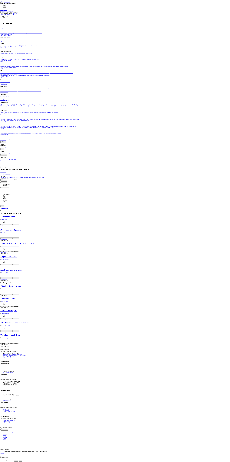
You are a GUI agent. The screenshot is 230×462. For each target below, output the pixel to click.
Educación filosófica (4, 105)
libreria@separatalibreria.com (8, 372)
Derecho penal (80, 89)
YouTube (4, 436)
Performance (5, 34)
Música (35, 33)
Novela (32, 133)
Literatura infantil (18, 133)
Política (4, 96)
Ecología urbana (23, 59)
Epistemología (12, 119)
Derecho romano (23, 91)
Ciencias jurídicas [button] (3, 84)
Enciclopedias (9, 138)
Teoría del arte (10, 34)
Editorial (15, 0)
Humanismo (11, 120)
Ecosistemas (28, 59)
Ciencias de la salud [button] (4, 107)
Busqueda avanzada (7, 161)
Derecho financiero (40, 89)
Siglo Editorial (3, 140)
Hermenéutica (76, 119)
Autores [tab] (4, 185)
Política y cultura (49, 73)
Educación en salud (77, 104)
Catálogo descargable (7, 357)
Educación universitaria (38, 105)
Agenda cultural (3, 154)
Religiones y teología (13, 74)
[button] (3, 9)
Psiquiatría (10, 113)
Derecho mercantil (61, 89)
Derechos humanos (10, 73)
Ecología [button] (2, 54)
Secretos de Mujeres (8, 310)
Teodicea (25, 120)
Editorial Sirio (3, 172)
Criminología (2, 88)
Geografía (9, 60)
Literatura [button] (2, 128)
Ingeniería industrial (12, 46)
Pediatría (6, 113)
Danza (17, 33)
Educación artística (35, 104)
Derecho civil (52, 88)
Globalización (29, 73)
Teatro (38, 33)
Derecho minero (68, 89)
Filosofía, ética (66, 126)
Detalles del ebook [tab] (6, 184)
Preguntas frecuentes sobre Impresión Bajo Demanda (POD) (14, 355)
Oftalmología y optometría (53, 112)
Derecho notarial (75, 89)
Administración (19, 53)
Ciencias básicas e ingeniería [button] (5, 35)
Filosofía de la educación (60, 105)
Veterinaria (16, 113)
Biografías (2, 83)
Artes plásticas (8, 33)
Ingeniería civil (23, 45)
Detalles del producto (4, 187)
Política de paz (37, 73)
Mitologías (35, 75)
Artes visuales (32, 126)
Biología (6, 39)
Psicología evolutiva (36, 106)
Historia (1, 67)
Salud (41, 106)
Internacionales (8, 147)
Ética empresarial (7, 82)
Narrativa (29, 133)
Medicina (24, 127)
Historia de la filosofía (4, 120)
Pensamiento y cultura (38, 127)
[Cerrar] (0, 456)
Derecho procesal (3, 91)
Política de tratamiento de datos (9, 422)
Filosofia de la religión (16, 75)
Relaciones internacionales (58, 73)
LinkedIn (4, 438)
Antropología (24, 53)
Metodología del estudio (81, 105)
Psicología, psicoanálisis (49, 127)
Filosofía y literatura (70, 119)
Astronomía (2, 39)
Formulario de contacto (7, 358)
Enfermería (13, 112)
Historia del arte (31, 33)
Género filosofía (29, 66)
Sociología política (66, 73)
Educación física (11, 105)
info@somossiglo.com (7, 400)
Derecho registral (16, 91)
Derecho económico (33, 89)
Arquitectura (2, 33)
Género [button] (1, 61)
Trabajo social (13, 53)
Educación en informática (68, 104)
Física (9, 39)
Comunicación (28, 0)
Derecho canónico (46, 88)
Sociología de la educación (48, 106)
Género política (47, 66)
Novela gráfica (51, 133)
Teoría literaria (45, 133)
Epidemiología (18, 112)
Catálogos (12, 33)
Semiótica (22, 120)
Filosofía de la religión (40, 119)
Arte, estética (21, 126)
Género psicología (53, 66)
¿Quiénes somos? (6, 409)
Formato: (2, 178)
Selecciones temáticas (18, 159)
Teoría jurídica (12, 99)
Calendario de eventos (4, 159)
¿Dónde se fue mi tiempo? (11, 286)
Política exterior (43, 73)
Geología (12, 39)
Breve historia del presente (11, 230)
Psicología (7, 74)
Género (1, 127)
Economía (2, 60)
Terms (16, 432)
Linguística (5, 67)
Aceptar (6, 457)
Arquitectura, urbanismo (14, 126)
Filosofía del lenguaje (56, 119)
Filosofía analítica (26, 119)
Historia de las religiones (25, 75)
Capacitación (9, 104)
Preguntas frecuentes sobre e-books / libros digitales (12, 354)
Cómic (1, 34)
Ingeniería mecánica (19, 46)
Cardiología (6, 112)
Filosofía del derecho (4, 97)
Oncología (2, 113)
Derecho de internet (4, 89)
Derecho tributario (29, 91)
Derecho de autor (74, 88)
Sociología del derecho (4, 99)
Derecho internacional (48, 89)
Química (11, 47)
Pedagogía (2, 106)
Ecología (47, 126)
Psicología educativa (29, 106)
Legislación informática (12, 97)
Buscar (16, 12)
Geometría (16, 39)
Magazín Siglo (11, 159)
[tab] (115, 187)
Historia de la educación (69, 105)
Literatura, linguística (18, 127)
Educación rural (31, 105)
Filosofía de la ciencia (73, 126)
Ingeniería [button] (2, 41)
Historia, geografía (6, 127)
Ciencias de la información (5, 53)
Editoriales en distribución (3, 142)
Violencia (71, 73)
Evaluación (53, 105)
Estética (22, 33)
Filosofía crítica (33, 119)
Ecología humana (10, 59)
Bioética (2, 82)
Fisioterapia (28, 112)
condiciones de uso (10, 428)
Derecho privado (86, 89)
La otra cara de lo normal (11, 270)
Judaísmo (31, 75)
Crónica (7, 133)
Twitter (4, 435)
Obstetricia (42, 112)
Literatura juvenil (24, 133)
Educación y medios (47, 105)
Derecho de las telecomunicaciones (14, 89)
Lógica (14, 120)
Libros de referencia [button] (4, 134)
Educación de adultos (52, 104)
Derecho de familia (81, 88)
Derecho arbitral (40, 88)
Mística (38, 75)
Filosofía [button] (2, 114)
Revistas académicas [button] (4, 121)
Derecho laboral (55, 89)
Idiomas (75, 105)
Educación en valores (85, 104)
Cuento (10, 133)
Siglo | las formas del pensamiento (7, 0)
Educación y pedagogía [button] (4, 100)
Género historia (35, 66)
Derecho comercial (59, 88)
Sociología (66, 66)
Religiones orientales (8, 75)
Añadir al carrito (3, 180)
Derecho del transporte (9, 88)
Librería (23, 0)
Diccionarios (14, 138)
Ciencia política (3, 73)
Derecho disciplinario (25, 89)
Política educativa (10, 106)
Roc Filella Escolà (6, 174)
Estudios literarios (57, 133)
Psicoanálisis (2, 74)
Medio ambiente (3, 59)
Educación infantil (17, 105)
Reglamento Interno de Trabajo (9, 411)
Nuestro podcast (1, 161)
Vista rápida (10, 224)
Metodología (10, 67)
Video (40, 33)
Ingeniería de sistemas (30, 45)
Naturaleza (37, 59)
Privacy (11, 432)
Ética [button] (1, 77)
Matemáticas (7, 47)
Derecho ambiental (33, 88)
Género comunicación (8, 66)
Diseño (20, 33)
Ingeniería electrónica (38, 45)
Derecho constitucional (67, 88)
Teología (41, 75)
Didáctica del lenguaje (20, 104)
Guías (5, 138)
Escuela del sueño (7, 216)
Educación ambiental (28, 104)
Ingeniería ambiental (16, 45)
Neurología (37, 112)
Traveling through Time (10, 335)
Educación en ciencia (60, 104)
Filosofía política (23, 73)
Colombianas (2, 147)
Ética (28, 120)
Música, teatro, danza (30, 127)
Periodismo (14, 67)
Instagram (5, 437)
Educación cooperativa (43, 104)
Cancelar (2, 457)
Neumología (33, 112)
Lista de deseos (15, 224)
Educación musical (24, 105)
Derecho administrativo (18, 88)
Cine (15, 33)
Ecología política (16, 59)
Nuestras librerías (3, 153)
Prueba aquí (15, 13)
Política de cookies (6, 421)
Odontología (46, 112)
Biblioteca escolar (3, 104)
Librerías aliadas (10, 153)
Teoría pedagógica (56, 106)
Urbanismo (6, 76)
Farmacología (23, 112)
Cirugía (10, 112)
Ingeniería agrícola (9, 45)
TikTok (4, 439)
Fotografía (26, 33)
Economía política (17, 73)
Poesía (5, 106)
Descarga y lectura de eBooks (8, 356)
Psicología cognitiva (21, 106)
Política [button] (1, 68)
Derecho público (10, 91)
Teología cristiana (46, 75)
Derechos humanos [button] (4, 92)
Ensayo (13, 133)
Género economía (15, 66)
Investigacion (32, 59)
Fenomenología (20, 119)
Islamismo (2, 75)
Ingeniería (12, 127)
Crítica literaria (3, 133)
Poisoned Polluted (7, 298)
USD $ (4, 5)
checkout (2, 18)
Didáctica (14, 104)
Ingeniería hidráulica (4, 46)
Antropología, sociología (5, 126)
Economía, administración (54, 126)
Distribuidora (19, 0)
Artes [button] (1, 28)
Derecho (2, 66)
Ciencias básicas (27, 126)
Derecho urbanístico (37, 91)
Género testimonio (60, 66)
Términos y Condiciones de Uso (9, 420)
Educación (61, 126)
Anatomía (2, 112)
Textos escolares (63, 106)
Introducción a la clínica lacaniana (14, 323)
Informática (2, 47)
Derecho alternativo (26, 88)
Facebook (5, 434)
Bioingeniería (3, 45)
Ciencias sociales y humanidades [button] (6, 48)
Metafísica (18, 120)
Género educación (22, 66)
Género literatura (41, 66)
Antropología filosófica (4, 119)
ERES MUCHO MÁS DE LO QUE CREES (18, 243)
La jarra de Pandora (8, 256)
